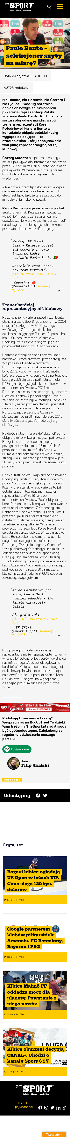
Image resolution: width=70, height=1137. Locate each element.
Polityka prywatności (24, 1104)
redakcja (22, 87)
